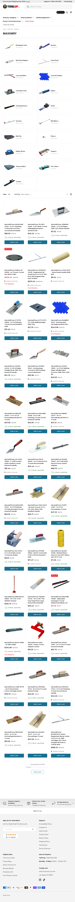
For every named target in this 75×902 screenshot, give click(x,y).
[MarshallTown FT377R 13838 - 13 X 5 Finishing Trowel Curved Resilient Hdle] (14, 307)
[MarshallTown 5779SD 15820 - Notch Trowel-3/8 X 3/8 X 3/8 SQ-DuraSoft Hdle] (37, 538)
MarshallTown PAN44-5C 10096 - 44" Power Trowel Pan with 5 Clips (14, 272)
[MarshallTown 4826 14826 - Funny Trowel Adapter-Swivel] (37, 630)
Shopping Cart (8, 872)
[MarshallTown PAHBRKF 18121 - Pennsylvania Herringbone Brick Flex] (61, 307)
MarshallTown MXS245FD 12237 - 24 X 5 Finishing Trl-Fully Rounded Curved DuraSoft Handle (13, 508)
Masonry (17, 29)
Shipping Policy (44, 841)
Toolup (8, 895)
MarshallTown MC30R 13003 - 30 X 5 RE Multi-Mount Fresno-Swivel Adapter (59, 462)
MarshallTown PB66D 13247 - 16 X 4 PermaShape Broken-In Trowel (59, 417)
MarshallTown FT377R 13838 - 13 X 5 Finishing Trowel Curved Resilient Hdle (13, 323)
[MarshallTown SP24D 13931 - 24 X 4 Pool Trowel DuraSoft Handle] (61, 630)
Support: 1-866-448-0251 (52, 1)
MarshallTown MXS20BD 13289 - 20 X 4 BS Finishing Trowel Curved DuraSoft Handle (37, 417)
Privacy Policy (43, 834)
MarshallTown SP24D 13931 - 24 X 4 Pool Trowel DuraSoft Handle (60, 644)
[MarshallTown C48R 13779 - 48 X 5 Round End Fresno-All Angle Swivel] (14, 674)
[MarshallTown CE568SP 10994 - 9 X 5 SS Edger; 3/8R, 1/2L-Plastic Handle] (61, 212)
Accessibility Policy (45, 824)
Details (28, 1)
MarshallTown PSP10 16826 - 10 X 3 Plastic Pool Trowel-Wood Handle (37, 461)
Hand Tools (10, 29)
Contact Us (43, 827)
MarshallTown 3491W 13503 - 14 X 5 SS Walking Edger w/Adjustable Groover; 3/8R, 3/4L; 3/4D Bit (60, 370)
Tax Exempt (43, 845)
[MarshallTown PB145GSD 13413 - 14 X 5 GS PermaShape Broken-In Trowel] (14, 719)
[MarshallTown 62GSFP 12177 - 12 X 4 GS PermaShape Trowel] (37, 719)
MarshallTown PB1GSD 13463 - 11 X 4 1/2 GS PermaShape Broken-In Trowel (13, 417)
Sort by (17, 194)
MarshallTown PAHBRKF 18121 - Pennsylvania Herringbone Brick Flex (60, 322)
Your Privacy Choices (10, 875)
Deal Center (29, 21)
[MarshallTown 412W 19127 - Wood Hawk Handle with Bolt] (61, 257)
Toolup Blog (68, 1)
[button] (71, 12)
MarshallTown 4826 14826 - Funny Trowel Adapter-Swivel (36, 644)
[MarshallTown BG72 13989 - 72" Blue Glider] (14, 630)
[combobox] (48, 7)
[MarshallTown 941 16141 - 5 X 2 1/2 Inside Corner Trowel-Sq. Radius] (14, 538)
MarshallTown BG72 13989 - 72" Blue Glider (14, 643)
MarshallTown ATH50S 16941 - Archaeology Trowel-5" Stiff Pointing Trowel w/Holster (36, 369)
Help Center (43, 831)
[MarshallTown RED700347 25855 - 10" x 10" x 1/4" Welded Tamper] (14, 584)
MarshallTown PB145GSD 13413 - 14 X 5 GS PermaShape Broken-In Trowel (13, 735)
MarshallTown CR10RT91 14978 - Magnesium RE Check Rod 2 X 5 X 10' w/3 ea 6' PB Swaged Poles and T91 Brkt (37, 274)
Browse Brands (8, 868)
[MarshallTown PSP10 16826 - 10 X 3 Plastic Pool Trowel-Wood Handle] (37, 446)
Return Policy (43, 838)
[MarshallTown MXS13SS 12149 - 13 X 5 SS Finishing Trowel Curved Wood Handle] (61, 674)
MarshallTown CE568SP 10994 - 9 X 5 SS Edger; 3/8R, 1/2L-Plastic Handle (60, 226)
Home (4, 29)
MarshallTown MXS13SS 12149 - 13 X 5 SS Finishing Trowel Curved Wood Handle (60, 690)
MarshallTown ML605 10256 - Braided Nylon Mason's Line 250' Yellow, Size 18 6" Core (60, 554)
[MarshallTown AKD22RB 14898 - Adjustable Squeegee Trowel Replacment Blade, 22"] (61, 584)
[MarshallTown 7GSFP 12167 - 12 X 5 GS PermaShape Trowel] (61, 492)
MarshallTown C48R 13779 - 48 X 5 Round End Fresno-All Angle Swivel (14, 689)
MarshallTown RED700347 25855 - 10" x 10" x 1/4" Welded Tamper (14, 599)
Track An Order (8, 25)
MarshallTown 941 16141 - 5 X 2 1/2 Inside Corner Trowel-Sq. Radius (13, 553)
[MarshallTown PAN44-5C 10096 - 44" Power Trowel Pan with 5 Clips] (14, 257)
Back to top (37, 811)
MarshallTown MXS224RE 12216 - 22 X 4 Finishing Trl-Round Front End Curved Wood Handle (13, 227)
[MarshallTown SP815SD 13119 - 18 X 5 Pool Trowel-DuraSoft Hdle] (37, 674)
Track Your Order (9, 858)
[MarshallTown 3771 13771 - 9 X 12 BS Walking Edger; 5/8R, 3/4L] (37, 307)
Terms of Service (44, 848)
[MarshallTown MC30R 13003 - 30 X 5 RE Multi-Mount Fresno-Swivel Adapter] (61, 446)
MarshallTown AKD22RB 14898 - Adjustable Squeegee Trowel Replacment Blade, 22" (60, 600)
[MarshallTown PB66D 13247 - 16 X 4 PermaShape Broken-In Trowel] (61, 401)
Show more (37, 772)
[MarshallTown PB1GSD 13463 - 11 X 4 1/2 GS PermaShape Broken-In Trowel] (14, 401)
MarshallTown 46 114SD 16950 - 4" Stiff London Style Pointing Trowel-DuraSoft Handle (13, 462)
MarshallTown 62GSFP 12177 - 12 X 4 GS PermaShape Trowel (36, 734)
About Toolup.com (9, 865)
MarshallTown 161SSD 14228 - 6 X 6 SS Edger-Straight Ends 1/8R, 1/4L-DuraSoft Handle (13, 369)
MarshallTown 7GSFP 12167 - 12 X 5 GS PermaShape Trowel (59, 507)
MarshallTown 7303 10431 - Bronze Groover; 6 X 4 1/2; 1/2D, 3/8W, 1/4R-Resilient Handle (37, 508)
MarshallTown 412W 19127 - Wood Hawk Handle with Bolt (60, 272)
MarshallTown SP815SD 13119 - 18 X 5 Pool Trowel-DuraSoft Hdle (37, 689)
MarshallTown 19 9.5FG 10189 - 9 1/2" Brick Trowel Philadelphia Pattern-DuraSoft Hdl (37, 227)
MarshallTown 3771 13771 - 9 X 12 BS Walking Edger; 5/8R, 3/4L (37, 322)
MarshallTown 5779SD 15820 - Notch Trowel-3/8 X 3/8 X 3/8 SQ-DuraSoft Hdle (37, 554)
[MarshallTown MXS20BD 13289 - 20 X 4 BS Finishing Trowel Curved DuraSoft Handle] (37, 401)
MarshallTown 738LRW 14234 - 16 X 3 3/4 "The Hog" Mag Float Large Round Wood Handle (36, 600)
